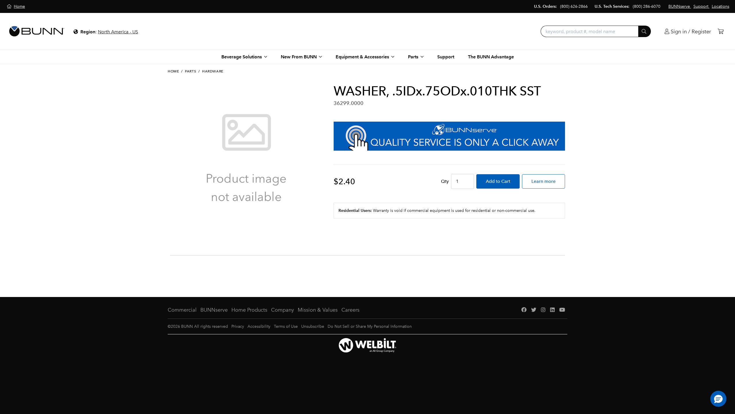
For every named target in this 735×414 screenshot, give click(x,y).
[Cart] (720, 31)
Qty (445, 181)
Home (173, 71)
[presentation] (172, 232)
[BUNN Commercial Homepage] (36, 31)
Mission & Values (318, 310)
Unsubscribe (312, 326)
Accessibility (258, 326)
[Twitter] (533, 310)
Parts (190, 71)
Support (445, 57)
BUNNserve (214, 310)
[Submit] (644, 31)
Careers (350, 310)
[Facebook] (524, 310)
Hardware (212, 71)
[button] (718, 399)
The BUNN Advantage (491, 57)
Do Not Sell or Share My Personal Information (370, 326)
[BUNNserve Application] (449, 136)
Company (282, 310)
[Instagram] (543, 310)
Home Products (249, 310)
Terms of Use (286, 326)
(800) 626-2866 (574, 6)
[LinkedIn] (552, 310)
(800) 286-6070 (646, 6)
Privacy (237, 326)
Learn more (543, 181)
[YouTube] (562, 310)
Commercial (182, 310)
